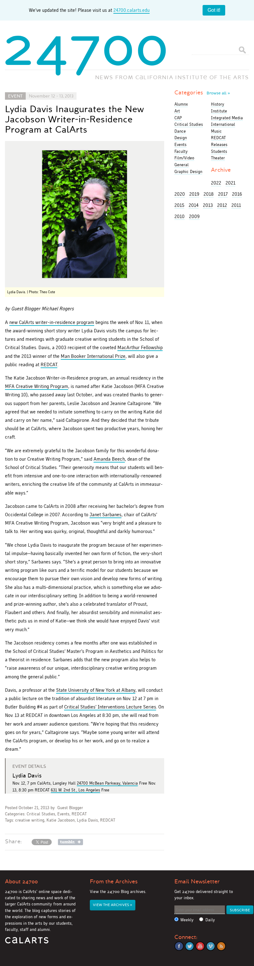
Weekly (187, 920)
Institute (219, 110)
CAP (178, 117)
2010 (179, 216)
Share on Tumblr (70, 842)
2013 (208, 205)
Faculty (181, 151)
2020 (179, 194)
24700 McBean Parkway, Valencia (107, 783)
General (181, 164)
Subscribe (240, 910)
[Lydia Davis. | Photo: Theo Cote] (84, 214)
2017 (223, 194)
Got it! (214, 10)
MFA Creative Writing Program (36, 386)
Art (177, 110)
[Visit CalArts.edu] (27, 942)
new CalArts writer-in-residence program (51, 322)
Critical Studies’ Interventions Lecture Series (110, 707)
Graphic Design (188, 171)
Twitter (189, 946)
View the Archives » (112, 905)
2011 (236, 205)
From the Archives (114, 881)
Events (63, 814)
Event (15, 95)
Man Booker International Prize (93, 356)
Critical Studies (41, 814)
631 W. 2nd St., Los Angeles (75, 789)
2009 (194, 216)
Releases (219, 144)
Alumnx (181, 104)
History (217, 104)
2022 (216, 183)
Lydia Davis (87, 820)
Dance (180, 131)
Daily (210, 920)
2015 (179, 205)
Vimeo (210, 946)
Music (216, 131)
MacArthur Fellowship (140, 347)
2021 (230, 183)
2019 (194, 194)
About (21, 881)
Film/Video (184, 157)
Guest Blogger (70, 807)
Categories (202, 92)
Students (219, 151)
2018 (209, 194)
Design (180, 137)
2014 (194, 205)
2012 (222, 205)
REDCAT (49, 364)
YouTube (200, 946)
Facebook (179, 946)
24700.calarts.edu (131, 10)
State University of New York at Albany (95, 690)
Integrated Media (227, 117)
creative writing (29, 820)
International (223, 124)
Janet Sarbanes (105, 514)
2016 (237, 194)
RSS (221, 946)
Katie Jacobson (60, 820)
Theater (218, 157)
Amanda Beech (109, 459)
